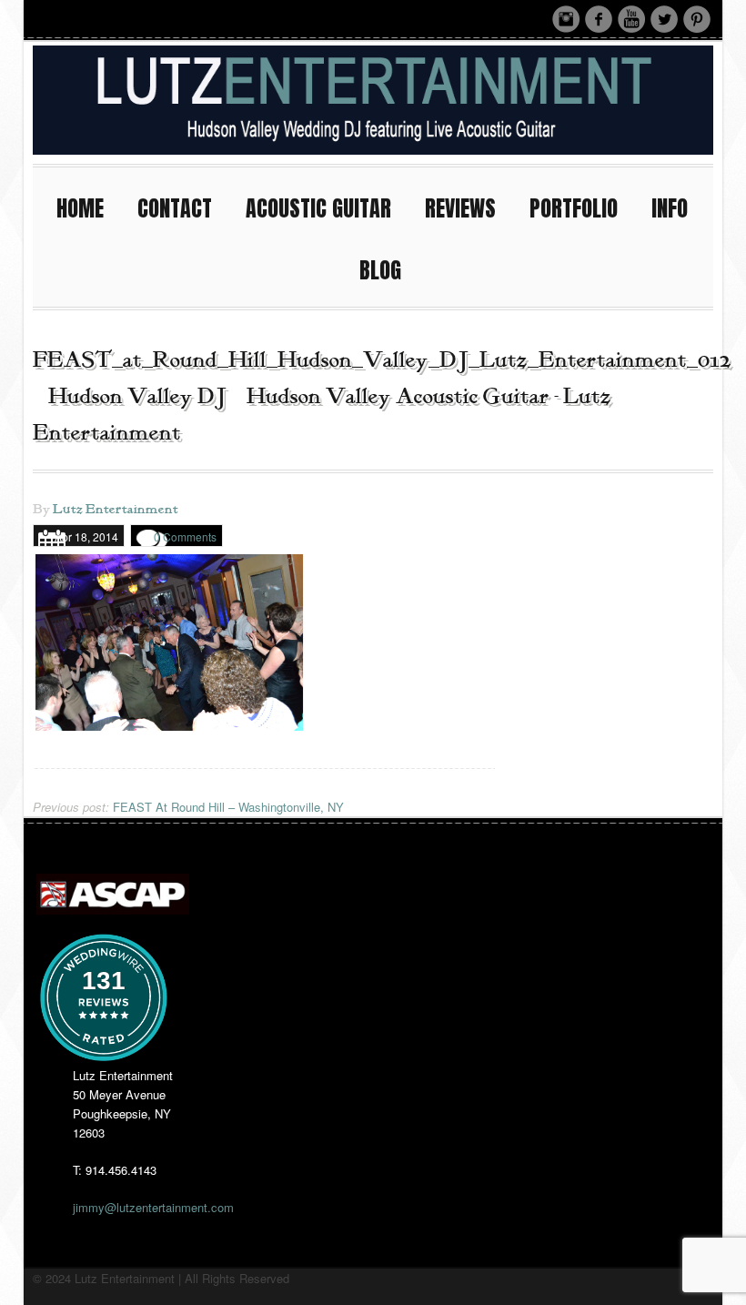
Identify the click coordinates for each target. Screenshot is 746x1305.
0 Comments (185, 536)
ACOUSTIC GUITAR (318, 208)
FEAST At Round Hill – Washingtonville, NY (188, 806)
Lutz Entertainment (115, 509)
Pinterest (697, 19)
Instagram (566, 19)
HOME (80, 208)
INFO (669, 208)
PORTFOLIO (573, 208)
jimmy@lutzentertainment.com (153, 1207)
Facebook (598, 19)
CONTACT (174, 208)
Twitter (664, 19)
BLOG (380, 270)
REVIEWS (460, 208)
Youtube (631, 19)
